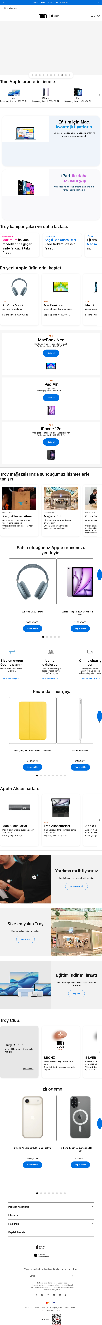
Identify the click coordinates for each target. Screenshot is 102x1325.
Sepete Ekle (32, 628)
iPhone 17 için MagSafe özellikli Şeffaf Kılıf (80, 1149)
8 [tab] (59, 75)
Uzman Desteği (76, 886)
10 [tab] (66, 75)
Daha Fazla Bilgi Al (11, 678)
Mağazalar (12, 8)
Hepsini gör (73, 2)
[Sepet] (98, 16)
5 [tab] (47, 75)
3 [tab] (40, 75)
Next (98, 2)
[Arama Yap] (92, 16)
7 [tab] (55, 75)
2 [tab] (36, 75)
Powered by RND (69, 1308)
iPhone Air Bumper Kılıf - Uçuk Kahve (32, 1148)
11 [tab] (70, 75)
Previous (3, 2)
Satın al (51, 353)
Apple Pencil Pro (80, 750)
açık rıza (47, 1290)
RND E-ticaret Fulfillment (51, 1310)
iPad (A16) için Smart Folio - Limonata (32, 750)
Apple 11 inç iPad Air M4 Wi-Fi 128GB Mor (80, 613)
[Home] (43, 16)
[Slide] (51, 48)
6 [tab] (51, 75)
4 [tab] (44, 75)
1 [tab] (33, 75)
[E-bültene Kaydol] (72, 1276)
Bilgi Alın (76, 994)
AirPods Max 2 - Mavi (32, 611)
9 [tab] (62, 75)
